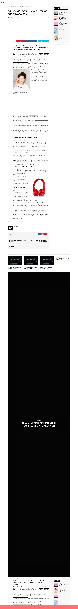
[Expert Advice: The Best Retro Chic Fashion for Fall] (56, 30)
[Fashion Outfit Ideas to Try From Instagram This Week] (56, 38)
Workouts (47, 2)
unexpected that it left (33, 115)
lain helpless (15, 146)
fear (25, 55)
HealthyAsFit (11, 17)
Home (29, 2)
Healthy (33, 2)
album (12, 221)
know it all (23, 221)
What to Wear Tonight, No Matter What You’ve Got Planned (62, 18)
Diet (43, 2)
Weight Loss (38, 2)
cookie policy (45, 607)
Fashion (60, 11)
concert (20, 221)
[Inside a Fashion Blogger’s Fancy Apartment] (56, 12)
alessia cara (16, 221)
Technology (58, 257)
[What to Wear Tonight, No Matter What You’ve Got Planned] (56, 18)
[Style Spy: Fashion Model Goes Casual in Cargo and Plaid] (56, 23)
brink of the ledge (20, 173)
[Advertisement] (22, 30)
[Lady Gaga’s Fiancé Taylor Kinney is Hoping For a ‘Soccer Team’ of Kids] (15, 260)
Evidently (44, 63)
